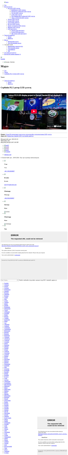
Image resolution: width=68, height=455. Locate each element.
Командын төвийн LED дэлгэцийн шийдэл (20, 136)
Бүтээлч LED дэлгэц (14, 8)
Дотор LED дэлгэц (13, 19)
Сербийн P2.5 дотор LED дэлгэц (14, 74)
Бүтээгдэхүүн (8, 6)
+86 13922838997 (9, 171)
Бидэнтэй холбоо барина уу (12, 54)
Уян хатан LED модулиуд (19, 33)
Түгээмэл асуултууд (10, 52)
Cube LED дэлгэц (16, 14)
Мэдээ (6, 40)
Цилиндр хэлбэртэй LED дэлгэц (21, 11)
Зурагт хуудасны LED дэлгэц (16, 25)
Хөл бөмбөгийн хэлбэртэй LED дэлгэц (23, 16)
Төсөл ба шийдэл (9, 35)
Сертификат (11, 49)
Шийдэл (10, 38)
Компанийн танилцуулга (15, 46)
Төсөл (9, 37)
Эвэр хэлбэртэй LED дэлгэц (19, 18)
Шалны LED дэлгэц (14, 27)
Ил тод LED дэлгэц (14, 24)
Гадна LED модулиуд (17, 32)
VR (9, 51)
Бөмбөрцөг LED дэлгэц (18, 10)
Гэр (5, 5)
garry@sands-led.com (10, 184)
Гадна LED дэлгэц (13, 21)
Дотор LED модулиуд (17, 30)
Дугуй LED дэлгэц (17, 13)
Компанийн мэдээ (13, 41)
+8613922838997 (9, 198)
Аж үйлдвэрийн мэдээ (14, 43)
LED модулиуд (12, 29)
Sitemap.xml (7, 154)
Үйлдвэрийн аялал (13, 48)
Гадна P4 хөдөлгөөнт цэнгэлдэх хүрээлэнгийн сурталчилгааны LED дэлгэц (29, 134)
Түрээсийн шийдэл (13, 22)
